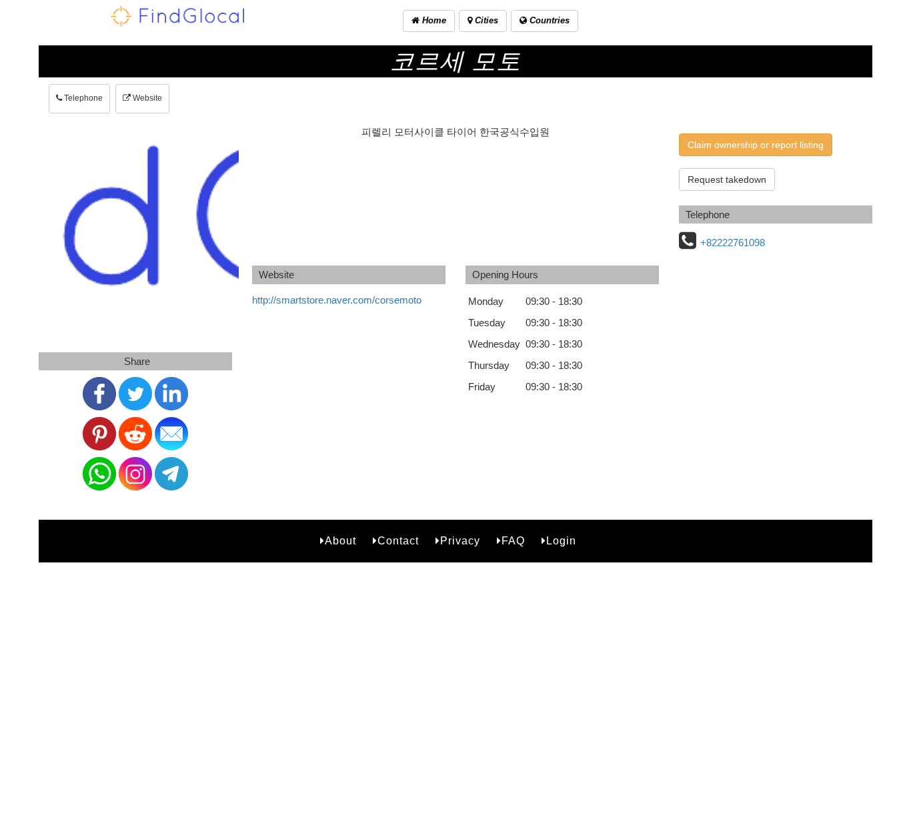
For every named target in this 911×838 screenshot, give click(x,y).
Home (432, 20)
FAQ (513, 540)
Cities (485, 20)
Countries (548, 20)
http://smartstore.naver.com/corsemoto (336, 300)
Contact (398, 540)
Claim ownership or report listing (756, 144)
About (340, 540)
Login (561, 540)
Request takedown (727, 179)
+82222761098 (732, 242)
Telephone (82, 98)
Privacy (460, 540)
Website (146, 98)
